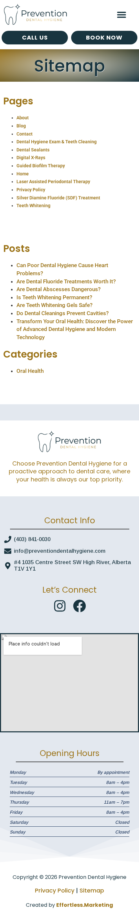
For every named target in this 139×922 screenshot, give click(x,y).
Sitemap (92, 890)
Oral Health (30, 371)
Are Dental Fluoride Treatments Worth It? (66, 281)
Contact (24, 133)
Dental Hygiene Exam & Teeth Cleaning (56, 141)
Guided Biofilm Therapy (40, 165)
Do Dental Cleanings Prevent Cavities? (62, 313)
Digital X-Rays (30, 157)
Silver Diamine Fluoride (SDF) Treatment (58, 197)
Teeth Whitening (33, 205)
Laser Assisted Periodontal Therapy (53, 181)
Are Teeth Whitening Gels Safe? (54, 305)
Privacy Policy (30, 189)
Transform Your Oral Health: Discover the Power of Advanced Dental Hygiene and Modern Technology (74, 329)
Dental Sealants (32, 149)
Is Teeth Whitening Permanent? (54, 297)
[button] (121, 14)
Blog (21, 125)
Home (22, 173)
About (22, 117)
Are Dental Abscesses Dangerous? (58, 289)
